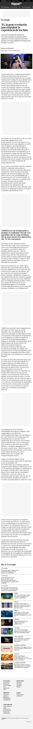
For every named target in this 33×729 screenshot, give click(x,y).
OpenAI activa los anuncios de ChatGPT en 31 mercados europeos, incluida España (9, 589)
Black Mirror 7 (16, 1)
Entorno (13, 7)
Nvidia (9, 1)
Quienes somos (6, 695)
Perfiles (19, 682)
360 (4, 689)
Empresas (5, 7)
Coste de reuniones (6, 712)
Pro (4, 686)
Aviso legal (20, 694)
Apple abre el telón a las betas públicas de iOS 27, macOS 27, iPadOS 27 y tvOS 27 (22, 614)
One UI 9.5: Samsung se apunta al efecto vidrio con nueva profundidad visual (22, 631)
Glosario (19, 685)
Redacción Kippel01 (7, 48)
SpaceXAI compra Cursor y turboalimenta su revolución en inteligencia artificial (22, 666)
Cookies (19, 696)
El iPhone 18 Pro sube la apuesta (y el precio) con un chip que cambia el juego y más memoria (22, 606)
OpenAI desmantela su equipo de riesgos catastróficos (21, 622)
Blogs (18, 686)
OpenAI (16, 619)
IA (19, 7)
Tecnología (26, 7)
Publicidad (7, 698)
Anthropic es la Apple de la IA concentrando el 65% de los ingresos (23, 648)
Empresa (6, 682)
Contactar (6, 700)
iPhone (16, 601)
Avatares (6, 688)
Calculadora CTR (7, 707)
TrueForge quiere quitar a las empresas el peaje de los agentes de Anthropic (10, 571)
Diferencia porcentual (7, 709)
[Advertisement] (16, 14)
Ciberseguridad (18, 636)
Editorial (6, 697)
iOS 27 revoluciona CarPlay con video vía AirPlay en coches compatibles (22, 596)
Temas (18, 684)
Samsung (17, 628)
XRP (23, 1)
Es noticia (3, 1)
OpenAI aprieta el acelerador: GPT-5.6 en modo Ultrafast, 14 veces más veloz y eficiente (23, 658)
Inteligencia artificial (19, 645)
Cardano (28, 1)
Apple (16, 593)
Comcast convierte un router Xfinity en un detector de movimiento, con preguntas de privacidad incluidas (9, 580)
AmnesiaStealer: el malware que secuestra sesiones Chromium (22, 640)
